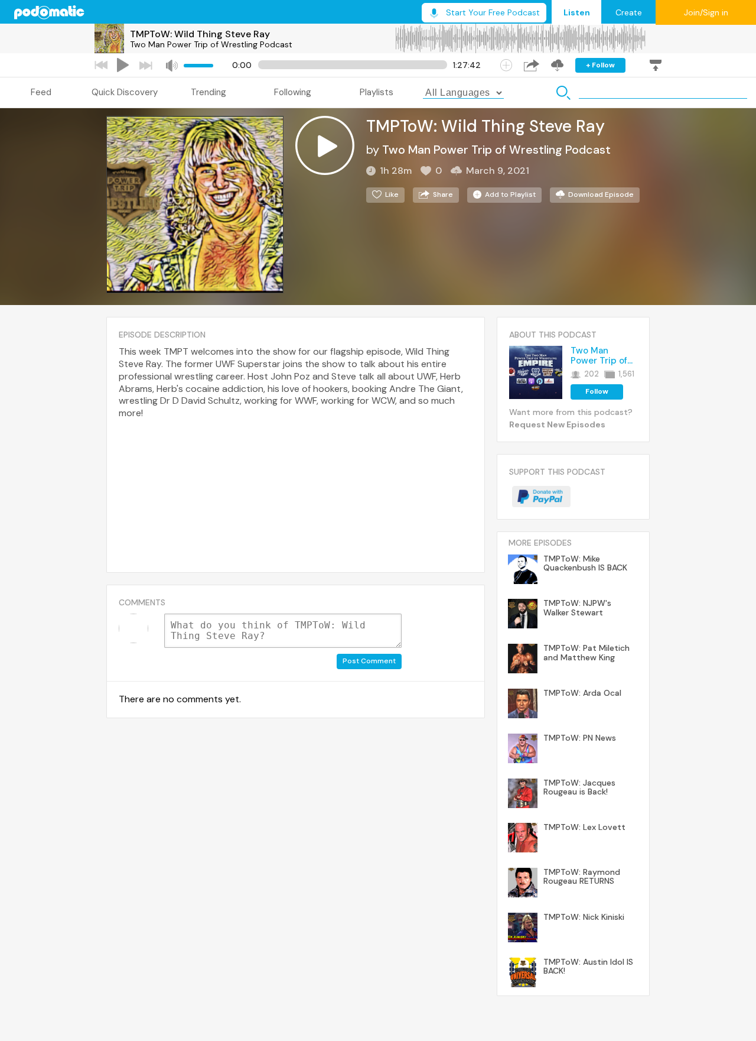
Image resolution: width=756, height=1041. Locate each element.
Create (628, 12)
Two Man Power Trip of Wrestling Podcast (211, 44)
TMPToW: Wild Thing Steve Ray (200, 34)
